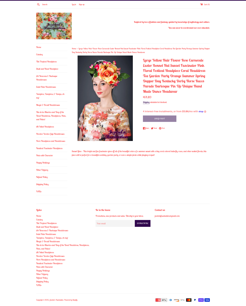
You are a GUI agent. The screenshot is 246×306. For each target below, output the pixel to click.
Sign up (81, 4)
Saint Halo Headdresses (46, 86)
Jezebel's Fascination (56, 300)
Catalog (39, 54)
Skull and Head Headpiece (47, 68)
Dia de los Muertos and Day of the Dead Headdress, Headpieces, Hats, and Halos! (51, 116)
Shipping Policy (42, 184)
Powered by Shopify (70, 300)
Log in (74, 4)
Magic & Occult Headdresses (48, 105)
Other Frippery (42, 169)
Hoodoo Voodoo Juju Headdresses (50, 133)
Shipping (146, 102)
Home (38, 47)
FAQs (38, 191)
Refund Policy (42, 177)
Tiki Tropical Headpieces (46, 61)
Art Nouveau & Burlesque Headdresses (46, 78)
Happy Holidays (43, 162)
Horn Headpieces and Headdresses (50, 141)
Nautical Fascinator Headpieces (49, 148)
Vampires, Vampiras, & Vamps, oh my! (50, 96)
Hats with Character (44, 155)
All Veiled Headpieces (45, 126)
